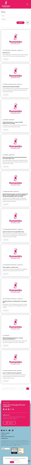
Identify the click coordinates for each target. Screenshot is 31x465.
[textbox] (16, 16)
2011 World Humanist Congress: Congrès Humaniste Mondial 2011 (13, 338)
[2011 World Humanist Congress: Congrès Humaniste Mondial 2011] (15, 324)
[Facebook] (1, 430)
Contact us (4, 434)
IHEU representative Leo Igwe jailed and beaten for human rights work (15, 158)
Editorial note (6, 52)
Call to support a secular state (10, 267)
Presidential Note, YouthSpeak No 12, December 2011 (15, 302)
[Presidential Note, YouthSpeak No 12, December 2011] (15, 287)
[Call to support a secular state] (15, 253)
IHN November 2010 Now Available (11, 86)
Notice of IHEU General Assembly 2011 (12, 373)
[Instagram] (6, 430)
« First (11, 388)
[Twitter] (4, 430)
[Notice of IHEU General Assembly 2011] (15, 359)
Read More (6, 59)
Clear (27, 22)
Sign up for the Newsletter (7, 436)
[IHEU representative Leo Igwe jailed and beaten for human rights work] (15, 143)
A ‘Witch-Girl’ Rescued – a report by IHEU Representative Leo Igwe (13, 123)
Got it (12, 462)
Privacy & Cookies (5, 433)
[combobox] (15, 16)
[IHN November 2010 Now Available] (15, 73)
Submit (20, 22)
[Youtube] (9, 430)
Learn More (18, 461)
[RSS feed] (12, 430)
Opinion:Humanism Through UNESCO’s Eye (13, 231)
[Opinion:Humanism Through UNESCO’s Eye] (15, 218)
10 (25, 388)
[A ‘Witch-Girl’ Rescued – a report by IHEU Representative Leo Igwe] (15, 108)
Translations (4, 438)
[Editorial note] (15, 39)
